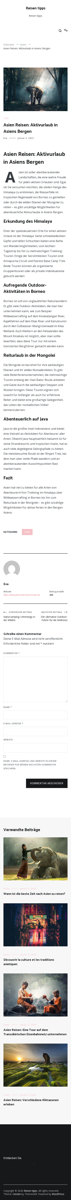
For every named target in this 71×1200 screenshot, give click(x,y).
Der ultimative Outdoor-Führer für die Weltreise (54, 616)
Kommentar (11, 653)
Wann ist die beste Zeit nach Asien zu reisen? (34, 894)
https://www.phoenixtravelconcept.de (21, 594)
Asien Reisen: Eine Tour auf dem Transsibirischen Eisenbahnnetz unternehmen (35, 1032)
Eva (5, 138)
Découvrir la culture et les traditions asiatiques (28, 962)
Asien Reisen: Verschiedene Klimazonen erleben (31, 1102)
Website (8, 739)
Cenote (17, 1194)
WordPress (58, 1194)
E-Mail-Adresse (13, 723)
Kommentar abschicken (46, 783)
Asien (6, 118)
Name (7, 707)
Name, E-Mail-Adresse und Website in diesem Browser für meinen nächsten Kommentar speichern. (30, 765)
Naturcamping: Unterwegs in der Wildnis (19, 616)
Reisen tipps (35, 8)
